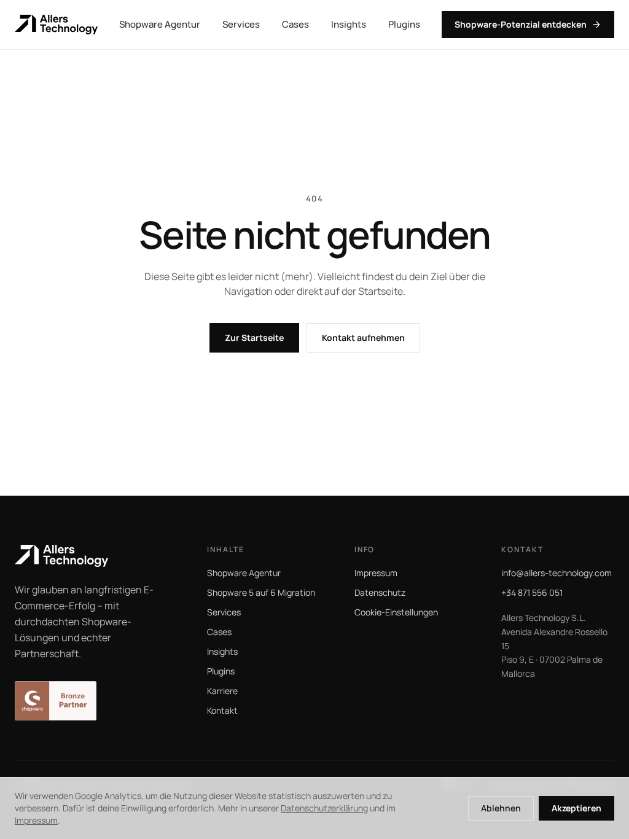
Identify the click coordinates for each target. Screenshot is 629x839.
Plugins (404, 24)
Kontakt (222, 710)
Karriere (222, 691)
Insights (348, 24)
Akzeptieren (576, 808)
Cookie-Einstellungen (396, 612)
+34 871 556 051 (532, 592)
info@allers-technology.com (556, 573)
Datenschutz (379, 592)
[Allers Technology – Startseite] (56, 24)
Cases (295, 24)
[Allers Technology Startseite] (94, 556)
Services (241, 24)
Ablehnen (501, 808)
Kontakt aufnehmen (363, 337)
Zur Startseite (254, 337)
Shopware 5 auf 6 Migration (261, 592)
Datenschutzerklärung (324, 808)
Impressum (375, 573)
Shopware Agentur (159, 24)
